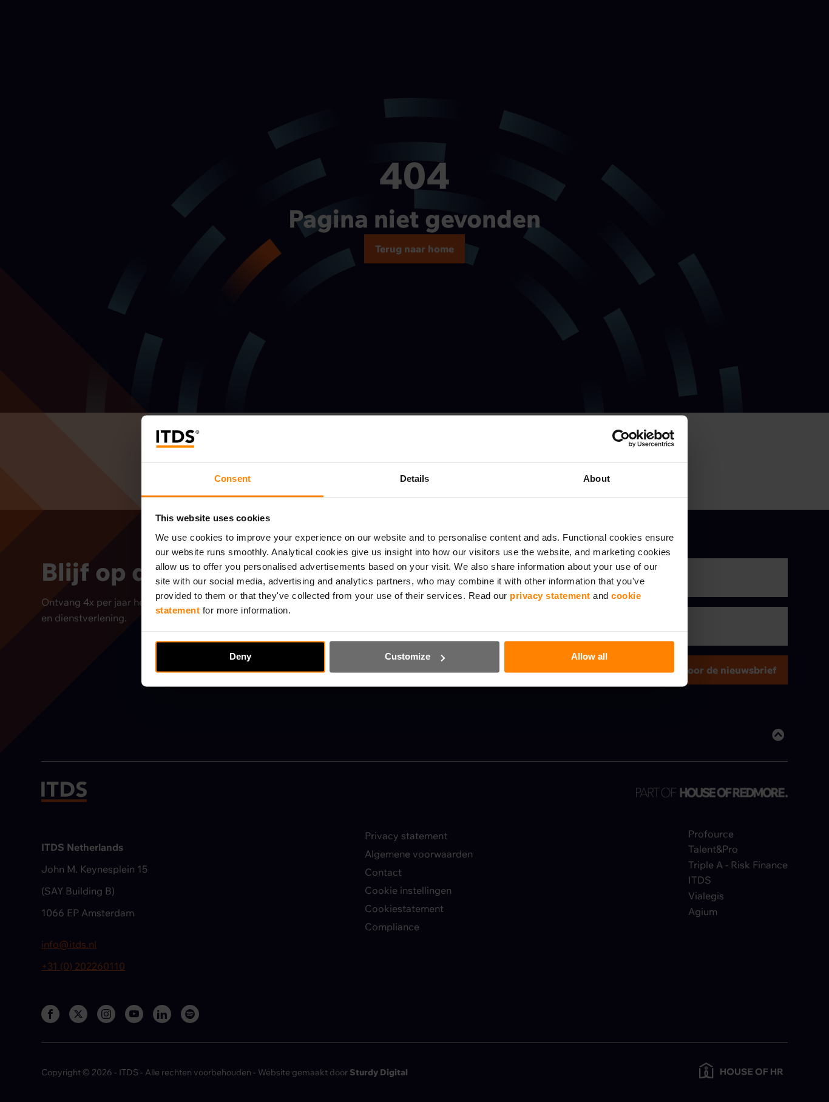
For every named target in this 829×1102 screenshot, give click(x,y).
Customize (407, 657)
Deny (240, 657)
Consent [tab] (232, 478)
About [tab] (596, 478)
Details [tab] (415, 478)
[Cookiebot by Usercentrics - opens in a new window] (621, 439)
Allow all (589, 657)
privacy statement (551, 595)
